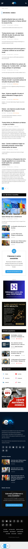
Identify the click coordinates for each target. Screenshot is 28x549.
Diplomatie (13, 531)
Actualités (12, 529)
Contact (20, 533)
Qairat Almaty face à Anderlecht (12, 216)
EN (7, 546)
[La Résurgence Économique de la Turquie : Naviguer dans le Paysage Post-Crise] (6, 361)
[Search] (26, 3)
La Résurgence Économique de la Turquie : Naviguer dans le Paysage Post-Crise (18, 361)
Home (3, 8)
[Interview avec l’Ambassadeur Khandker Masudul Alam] (6, 243)
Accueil (5, 529)
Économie (5, 531)
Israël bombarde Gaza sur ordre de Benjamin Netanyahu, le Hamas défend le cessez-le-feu (14, 21)
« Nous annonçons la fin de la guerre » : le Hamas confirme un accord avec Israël (14, 50)
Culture (8, 533)
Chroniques (20, 531)
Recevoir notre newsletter (14, 271)
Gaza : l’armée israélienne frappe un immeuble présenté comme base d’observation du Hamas (13, 145)
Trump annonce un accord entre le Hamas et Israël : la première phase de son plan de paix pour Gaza (14, 80)
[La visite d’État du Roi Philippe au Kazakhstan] (6, 235)
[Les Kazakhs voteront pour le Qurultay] (6, 228)
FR (4, 546)
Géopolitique (19, 529)
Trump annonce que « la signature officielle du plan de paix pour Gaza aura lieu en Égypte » (13, 35)
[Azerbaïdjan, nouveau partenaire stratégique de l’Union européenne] (6, 337)
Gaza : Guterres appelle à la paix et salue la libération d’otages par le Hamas (13, 95)
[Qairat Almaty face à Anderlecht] (14, 206)
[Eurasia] (14, 3)
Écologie (13, 533)
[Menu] (2, 3)
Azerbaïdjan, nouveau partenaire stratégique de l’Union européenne (17, 336)
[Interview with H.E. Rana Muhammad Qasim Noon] (6, 470)
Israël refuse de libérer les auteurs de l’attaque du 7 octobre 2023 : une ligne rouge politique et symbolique (14, 66)
